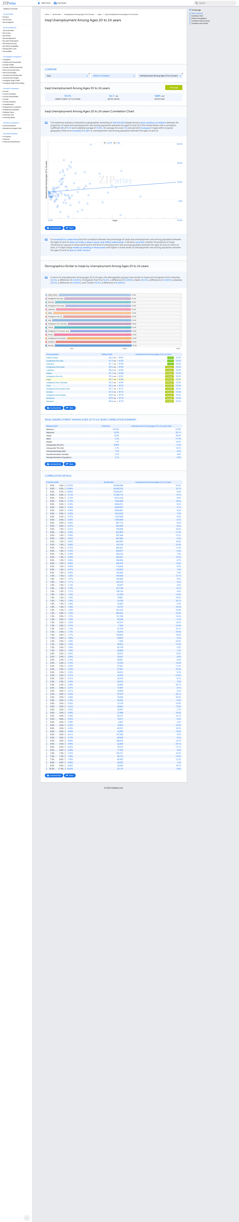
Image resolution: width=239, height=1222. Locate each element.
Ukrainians (50, 398)
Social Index (56, 14)
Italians (49, 373)
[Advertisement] (79, 42)
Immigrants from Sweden (56, 395)
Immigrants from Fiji (54, 376)
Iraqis (99, 14)
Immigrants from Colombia (56, 383)
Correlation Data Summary (200, 21)
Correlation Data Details (199, 23)
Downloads (62, 3)
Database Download (10, 9)
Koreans (49, 392)
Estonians (50, 364)
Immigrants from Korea (55, 367)
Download (177, 139)
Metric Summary (197, 13)
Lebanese (50, 370)
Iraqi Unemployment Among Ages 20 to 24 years (121, 14)
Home (47, 14)
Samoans (50, 401)
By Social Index (8, 30)
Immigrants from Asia (54, 361)
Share (71, 228)
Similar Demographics (199, 18)
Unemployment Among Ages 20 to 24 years (79, 14)
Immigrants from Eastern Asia (58, 389)
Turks (48, 386)
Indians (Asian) (52, 358)
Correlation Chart (197, 16)
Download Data (55, 228)
